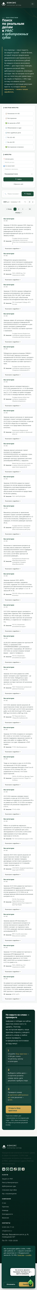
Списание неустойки (9, 1190)
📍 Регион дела (8, 159)
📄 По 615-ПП (9, 142)
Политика (20, 1255)
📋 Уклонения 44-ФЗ (12, 113)
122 (30, 209)
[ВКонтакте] (3, 1169)
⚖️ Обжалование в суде (13, 128)
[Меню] (32, 4)
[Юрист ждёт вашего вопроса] (30, 1283)
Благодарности (7, 1214)
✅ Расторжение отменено (14, 147)
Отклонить (11, 1284)
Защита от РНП (7, 1179)
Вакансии (5, 1218)
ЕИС (10, 1100)
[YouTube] (11, 1169)
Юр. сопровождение (9, 1194)
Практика (5, 1207)
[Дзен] (23, 1169)
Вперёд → (18, 212)
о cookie (28, 1255)
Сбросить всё (18, 184)
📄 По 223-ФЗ (10, 137)
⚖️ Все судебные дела (13, 132)
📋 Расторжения (10, 118)
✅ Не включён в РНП (12, 123)
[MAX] (19, 1169)
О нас (4, 1203)
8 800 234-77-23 (8, 1227)
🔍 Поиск (27, 194)
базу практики (21, 1054)
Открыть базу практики (14, 1109)
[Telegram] (7, 1169)
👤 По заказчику (9, 166)
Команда (5, 1210)
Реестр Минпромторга (10, 1182)
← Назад (9, 209)
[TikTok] (15, 1169)
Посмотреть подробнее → (12, 248)
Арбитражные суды (9, 1186)
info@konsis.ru (7, 1231)
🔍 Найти (18, 179)
